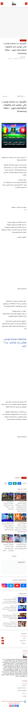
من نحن (24, 693)
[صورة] (22, 600)
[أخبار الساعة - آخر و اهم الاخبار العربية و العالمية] (14, 4)
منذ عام (14, 597)
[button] (19, 483)
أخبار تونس (23, 40)
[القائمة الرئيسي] (26, 3)
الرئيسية (24, 685)
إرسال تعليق (21, 562)
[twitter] (11, 585)
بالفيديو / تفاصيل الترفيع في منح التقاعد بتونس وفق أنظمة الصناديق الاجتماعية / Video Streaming (20, 507)
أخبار (13, 637)
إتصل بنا (24, 696)
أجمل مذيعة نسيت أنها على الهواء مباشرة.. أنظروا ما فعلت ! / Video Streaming (8, 527)
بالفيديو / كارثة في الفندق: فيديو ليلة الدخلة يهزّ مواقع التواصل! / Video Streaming (10, 617)
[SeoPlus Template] (25, 701)
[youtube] (17, 585)
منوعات (13, 643)
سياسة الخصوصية (21, 687)
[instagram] (4, 585)
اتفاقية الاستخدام (22, 690)
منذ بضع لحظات (22, 501)
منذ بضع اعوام (13, 621)
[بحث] (2, 3)
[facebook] (23, 585)
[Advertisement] (14, 23)
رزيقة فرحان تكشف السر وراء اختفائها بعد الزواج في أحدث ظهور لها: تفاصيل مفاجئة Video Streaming (9, 601)
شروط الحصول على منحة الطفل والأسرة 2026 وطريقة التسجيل (20, 546)
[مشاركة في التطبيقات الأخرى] (5, 483)
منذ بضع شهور (13, 605)
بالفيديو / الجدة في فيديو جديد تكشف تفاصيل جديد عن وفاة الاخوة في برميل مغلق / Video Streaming (20, 528)
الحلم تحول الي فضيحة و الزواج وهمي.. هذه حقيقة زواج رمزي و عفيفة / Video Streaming (10, 625)
